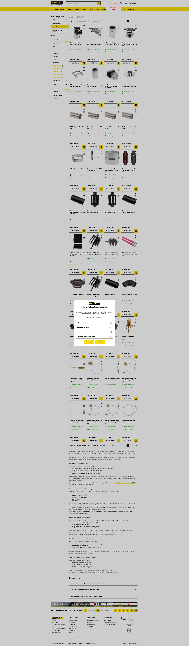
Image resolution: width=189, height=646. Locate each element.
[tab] (94, 323)
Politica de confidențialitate (96, 317)
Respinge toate (89, 342)
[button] (82, 323)
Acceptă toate (100, 342)
